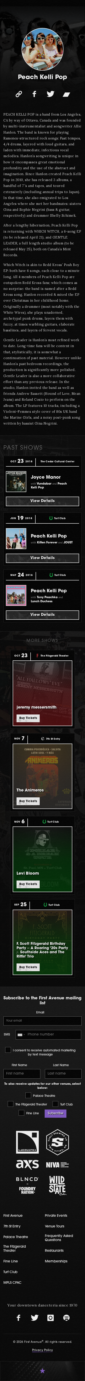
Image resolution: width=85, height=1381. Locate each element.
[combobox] (21, 1034)
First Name (19, 1065)
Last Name (61, 1065)
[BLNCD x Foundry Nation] (27, 1185)
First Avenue (13, 1216)
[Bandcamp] (66, 94)
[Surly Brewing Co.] (57, 1142)
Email (40, 1012)
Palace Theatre (43, 1096)
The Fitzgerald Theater (31, 1104)
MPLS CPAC (12, 1283)
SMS (7, 1034)
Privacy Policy (42, 1350)
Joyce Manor (46, 477)
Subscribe (55, 1113)
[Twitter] (50, 94)
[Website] (18, 94)
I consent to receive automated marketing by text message (43, 1052)
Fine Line (32, 1113)
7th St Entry (12, 1226)
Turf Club (66, 1104)
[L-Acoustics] (27, 1142)
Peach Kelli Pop (49, 536)
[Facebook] (34, 94)
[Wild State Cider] (57, 1185)
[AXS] (27, 1165)
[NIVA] (57, 1164)
